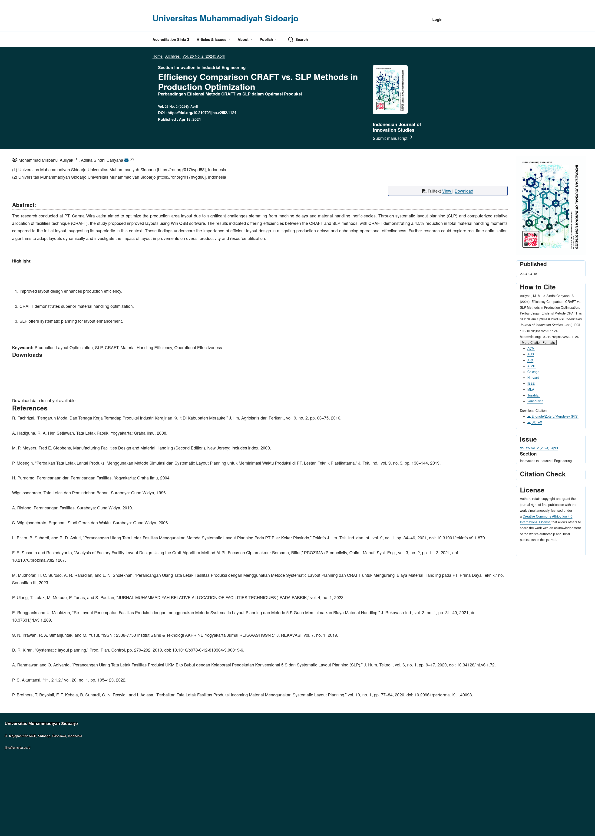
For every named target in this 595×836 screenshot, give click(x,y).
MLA (530, 389)
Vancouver (535, 401)
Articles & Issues (212, 39)
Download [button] (464, 191)
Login (437, 19)
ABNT (531, 366)
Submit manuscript (391, 138)
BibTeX (536, 422)
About (243, 39)
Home (157, 56)
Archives (173, 56)
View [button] (447, 191)
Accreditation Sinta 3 (170, 39)
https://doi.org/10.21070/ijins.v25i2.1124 (202, 112)
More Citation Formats (538, 342)
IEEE (531, 383)
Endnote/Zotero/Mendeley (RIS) (554, 416)
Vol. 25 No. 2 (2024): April (203, 56)
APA (530, 360)
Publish (267, 39)
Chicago (533, 371)
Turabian (533, 395)
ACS (530, 354)
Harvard (533, 377)
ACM (531, 348)
